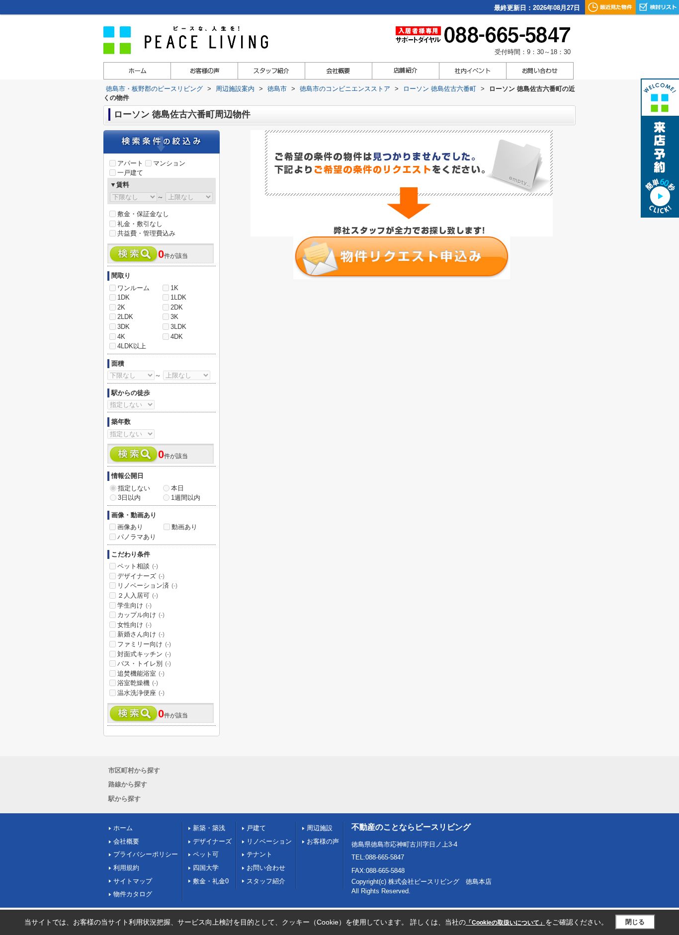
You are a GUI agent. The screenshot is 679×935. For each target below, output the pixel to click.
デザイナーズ (141, 576)
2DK (176, 307)
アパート (130, 163)
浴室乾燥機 (137, 683)
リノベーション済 (147, 585)
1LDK (178, 297)
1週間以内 (185, 497)
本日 (177, 488)
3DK (123, 326)
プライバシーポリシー (145, 854)
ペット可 (206, 854)
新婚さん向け (141, 634)
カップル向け (141, 615)
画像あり (130, 527)
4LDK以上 (131, 346)
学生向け (134, 605)
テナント (259, 854)
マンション (169, 163)
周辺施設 (320, 828)
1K (174, 288)
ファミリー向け (144, 644)
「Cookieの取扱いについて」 (505, 922)
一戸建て (130, 172)
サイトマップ (132, 881)
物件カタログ (132, 894)
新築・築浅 (209, 828)
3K (174, 316)
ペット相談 (137, 566)
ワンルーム (133, 288)
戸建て (256, 828)
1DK (123, 297)
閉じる (635, 922)
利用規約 (126, 867)
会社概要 (126, 841)
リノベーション (269, 841)
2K (121, 307)
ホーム (123, 828)
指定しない (134, 488)
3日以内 (129, 497)
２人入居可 (137, 595)
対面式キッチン (144, 654)
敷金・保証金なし (143, 214)
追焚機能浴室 (141, 673)
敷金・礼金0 (211, 881)
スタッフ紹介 (266, 881)
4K (121, 336)
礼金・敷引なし (140, 224)
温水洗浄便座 (141, 693)
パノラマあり (136, 537)
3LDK (178, 326)
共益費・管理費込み (146, 233)
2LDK (125, 316)
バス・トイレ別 (144, 663)
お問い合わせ (266, 867)
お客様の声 (323, 841)
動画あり (184, 527)
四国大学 (206, 867)
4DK (176, 336)
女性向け (134, 624)
